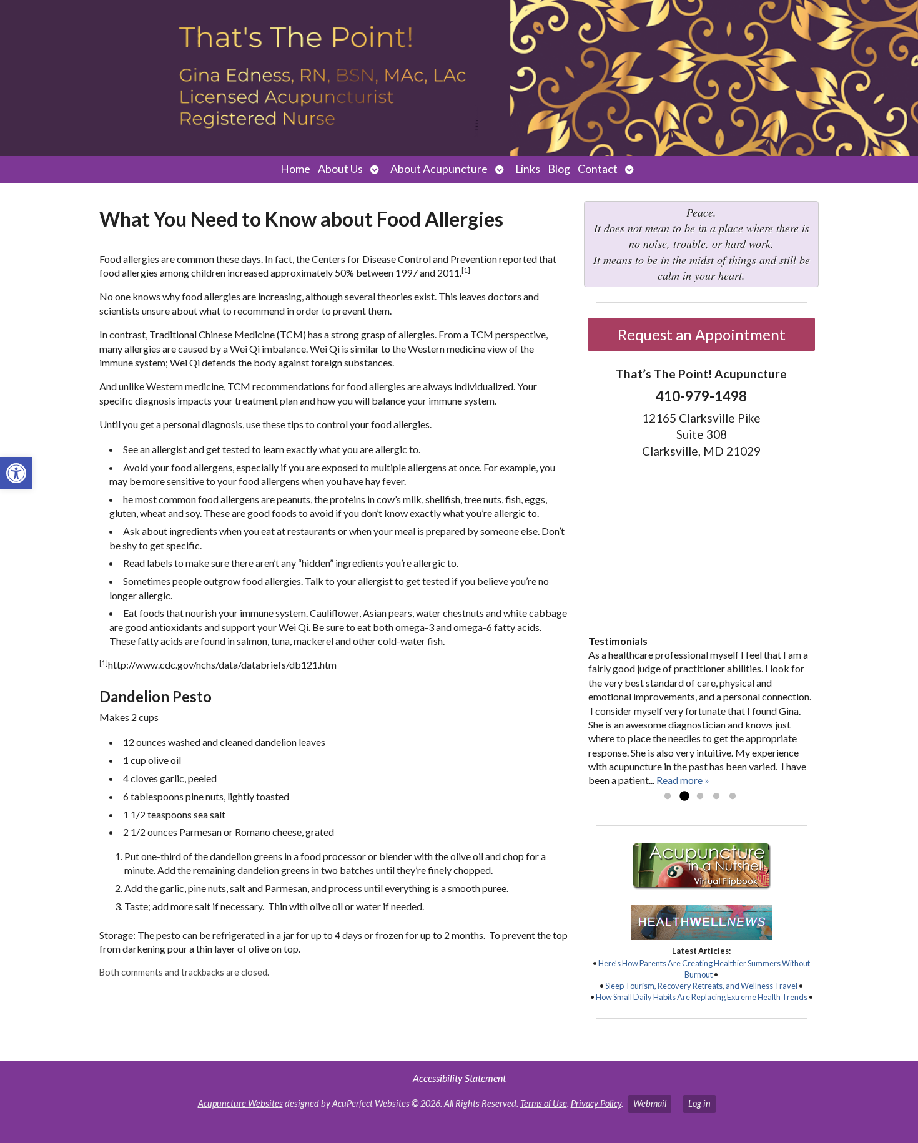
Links (527, 168)
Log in (699, 1103)
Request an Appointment (702, 334)
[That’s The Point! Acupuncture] (459, 78)
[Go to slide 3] (700, 796)
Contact (598, 168)
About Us (340, 168)
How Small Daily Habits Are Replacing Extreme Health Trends (701, 997)
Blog (559, 168)
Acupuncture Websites (240, 1103)
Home (295, 168)
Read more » (682, 780)
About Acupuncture (439, 168)
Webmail (649, 1103)
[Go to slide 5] (732, 796)
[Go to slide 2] (684, 796)
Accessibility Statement (459, 1078)
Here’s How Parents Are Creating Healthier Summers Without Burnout (704, 968)
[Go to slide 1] (667, 796)
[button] (16, 473)
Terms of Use (543, 1103)
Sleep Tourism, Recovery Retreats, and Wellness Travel (701, 986)
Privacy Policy (596, 1103)
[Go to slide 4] (716, 796)
